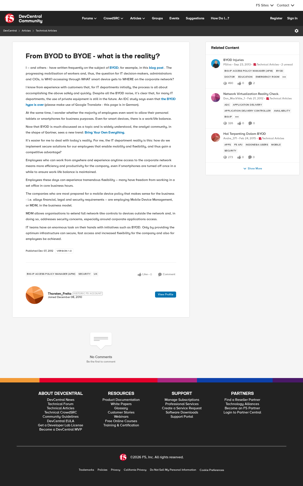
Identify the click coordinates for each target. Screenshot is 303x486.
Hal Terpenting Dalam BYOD (244, 134)
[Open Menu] (296, 31)
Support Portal (182, 417)
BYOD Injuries (233, 60)
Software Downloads (182, 412)
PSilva (227, 64)
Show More (255, 168)
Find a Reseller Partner (242, 400)
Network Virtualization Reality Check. (251, 94)
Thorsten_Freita (59, 294)
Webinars (121, 417)
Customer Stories (121, 412)
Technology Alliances (242, 404)
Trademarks (86, 470)
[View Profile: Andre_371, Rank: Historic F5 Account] (215, 137)
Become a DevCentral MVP (60, 429)
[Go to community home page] (23, 18)
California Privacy (135, 470)
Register (276, 18)
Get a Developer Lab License (60, 425)
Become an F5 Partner (242, 408)
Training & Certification (121, 425)
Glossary (121, 408)
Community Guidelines (61, 417)
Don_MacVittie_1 (234, 98)
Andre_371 (230, 138)
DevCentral (10, 30)
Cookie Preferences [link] (212, 470)
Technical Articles (46, 30)
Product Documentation (121, 400)
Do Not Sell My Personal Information (173, 470)
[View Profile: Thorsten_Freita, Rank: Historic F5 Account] (34, 295)
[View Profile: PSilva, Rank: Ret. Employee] (215, 63)
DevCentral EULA (60, 421)
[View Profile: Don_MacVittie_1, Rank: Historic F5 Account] (215, 97)
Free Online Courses (121, 421)
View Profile (165, 294)
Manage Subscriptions (182, 400)
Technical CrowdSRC (60, 412)
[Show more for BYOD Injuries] (284, 76)
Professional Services (182, 404)
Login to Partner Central (242, 412)
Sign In (292, 18)
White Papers (121, 404)
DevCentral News (60, 400)
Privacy (115, 470)
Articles (26, 30)
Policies (102, 470)
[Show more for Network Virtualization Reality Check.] (237, 116)
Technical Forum (60, 404)
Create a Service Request (182, 408)
